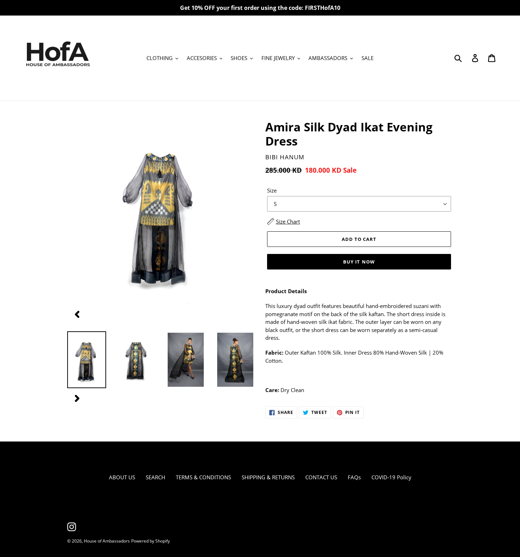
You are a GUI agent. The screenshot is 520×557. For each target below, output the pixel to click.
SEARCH (155, 477)
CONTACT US (321, 477)
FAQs (354, 477)
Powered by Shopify (150, 541)
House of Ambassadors (107, 541)
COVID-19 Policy (391, 477)
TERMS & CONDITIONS (203, 477)
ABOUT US (122, 477)
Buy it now (359, 262)
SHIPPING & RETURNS (268, 477)
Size (272, 190)
